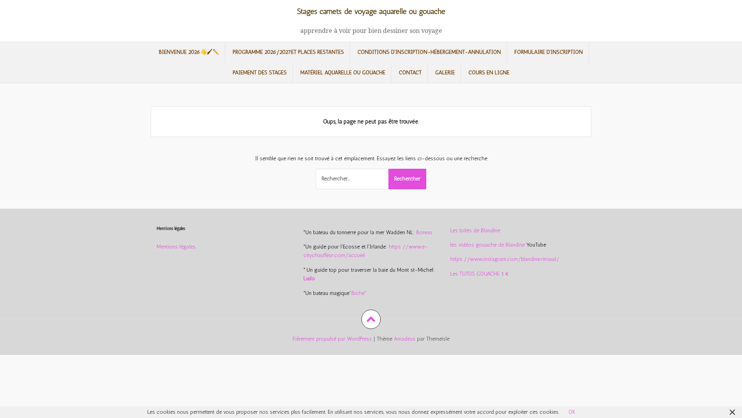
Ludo (309, 278)
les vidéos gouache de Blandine (487, 245)
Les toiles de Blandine (475, 230)
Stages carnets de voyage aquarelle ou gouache (371, 11)
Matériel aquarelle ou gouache (342, 72)
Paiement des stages (260, 72)
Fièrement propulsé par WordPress (332, 339)
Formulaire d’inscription (548, 52)
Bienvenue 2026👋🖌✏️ (189, 52)
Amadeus (404, 339)
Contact (410, 72)
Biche (357, 293)
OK (571, 412)
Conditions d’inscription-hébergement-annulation (429, 52)
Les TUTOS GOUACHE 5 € (479, 274)
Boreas (424, 232)
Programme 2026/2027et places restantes (288, 52)
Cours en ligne (488, 72)
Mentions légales (176, 246)
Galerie (445, 72)
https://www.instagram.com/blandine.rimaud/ (504, 259)
